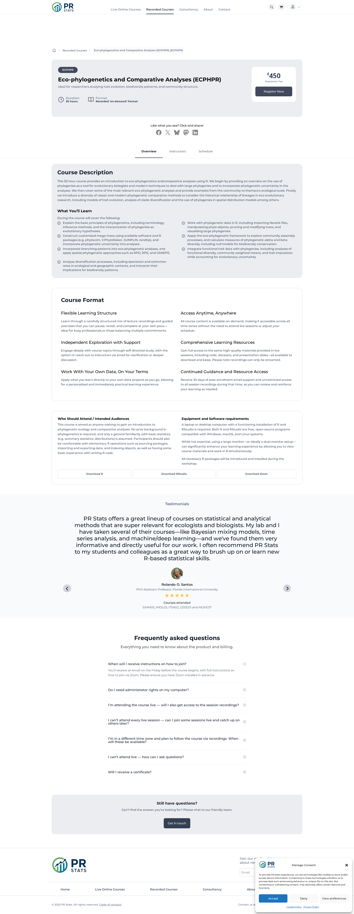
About (208, 9)
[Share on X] (168, 132)
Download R (94, 474)
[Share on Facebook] (159, 132)
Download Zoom (256, 474)
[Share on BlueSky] (177, 132)
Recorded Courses (160, 9)
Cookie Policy (294, 907)
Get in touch (177, 823)
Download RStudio (174, 474)
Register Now (274, 91)
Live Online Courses (126, 9)
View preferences (334, 898)
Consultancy (188, 9)
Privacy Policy (311, 907)
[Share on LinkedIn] (195, 132)
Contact (224, 9)
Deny (303, 898)
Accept (273, 898)
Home (65, 889)
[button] (346, 865)
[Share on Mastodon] (186, 132)
